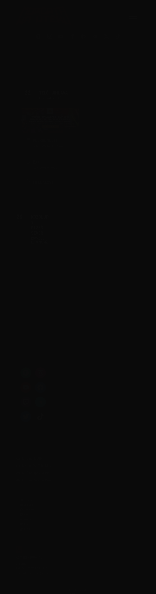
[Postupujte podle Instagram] (49, 36)
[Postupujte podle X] (106, 36)
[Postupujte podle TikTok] (118, 36)
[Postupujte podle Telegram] (95, 36)
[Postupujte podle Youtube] (61, 36)
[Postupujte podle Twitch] (84, 36)
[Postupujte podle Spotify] (38, 36)
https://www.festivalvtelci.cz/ (48, 145)
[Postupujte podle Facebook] (72, 36)
